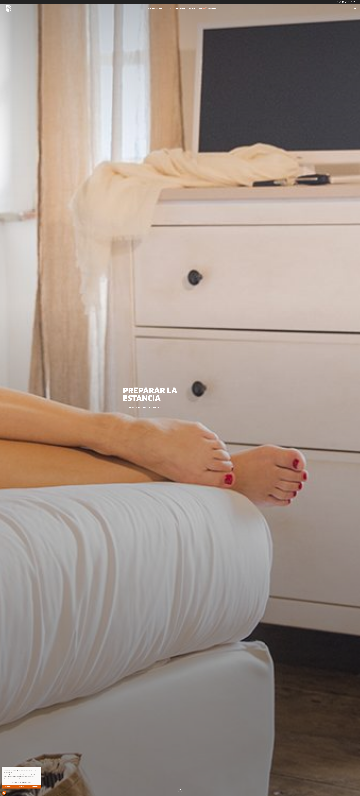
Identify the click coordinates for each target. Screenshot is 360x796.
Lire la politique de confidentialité (12, 779)
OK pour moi (34, 786)
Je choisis (21, 786)
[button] (4, 793)
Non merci (8, 786)
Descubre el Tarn (155, 8)
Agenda (192, 8)
